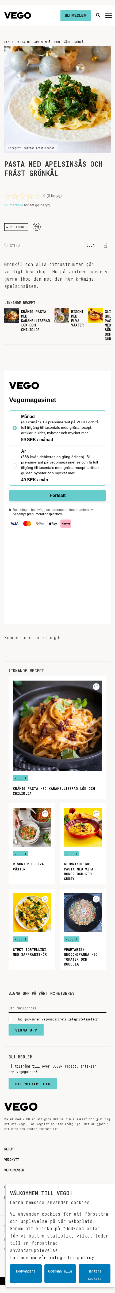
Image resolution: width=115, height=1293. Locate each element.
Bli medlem (13, 205)
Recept (9, 1148)
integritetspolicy (83, 1018)
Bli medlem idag (33, 1082)
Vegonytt (11, 1158)
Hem (7, 41)
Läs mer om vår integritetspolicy (52, 1256)
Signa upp (26, 1028)
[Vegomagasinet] (17, 15)
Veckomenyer (14, 1169)
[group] (27, 324)
